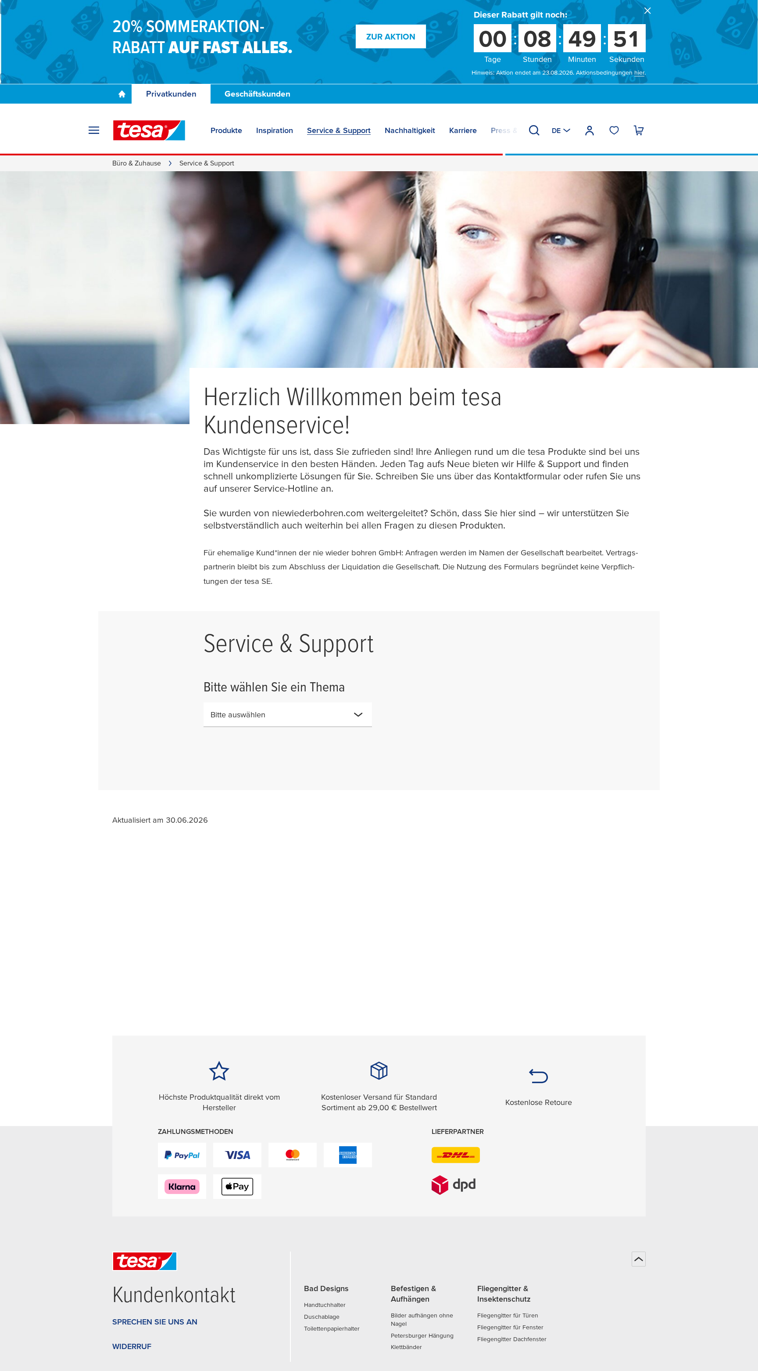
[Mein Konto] (590, 130)
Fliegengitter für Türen (507, 1315)
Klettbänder (406, 1346)
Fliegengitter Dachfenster (512, 1338)
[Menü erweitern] (94, 130)
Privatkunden (171, 93)
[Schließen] (647, 10)
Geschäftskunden (257, 93)
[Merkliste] (614, 130)
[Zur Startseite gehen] (122, 94)
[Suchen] (534, 130)
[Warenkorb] (639, 130)
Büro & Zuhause (136, 163)
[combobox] (288, 714)
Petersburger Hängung (422, 1335)
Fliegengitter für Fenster (510, 1327)
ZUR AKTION (390, 36)
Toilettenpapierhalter (332, 1328)
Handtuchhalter (325, 1304)
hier (639, 72)
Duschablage (322, 1316)
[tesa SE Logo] (149, 130)
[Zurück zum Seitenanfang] (639, 1259)
